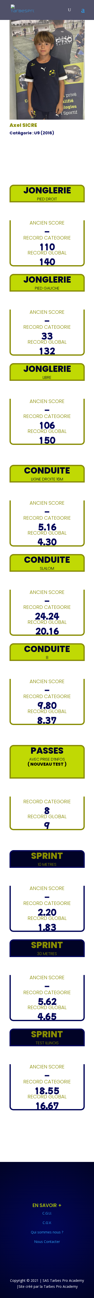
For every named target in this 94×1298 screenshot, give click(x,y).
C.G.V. (47, 1222)
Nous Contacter (47, 1241)
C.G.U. (47, 1213)
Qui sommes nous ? (47, 1232)
